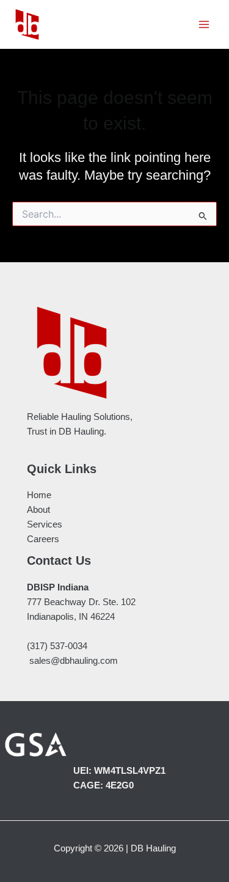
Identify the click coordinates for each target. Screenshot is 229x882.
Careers (43, 539)
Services (44, 524)
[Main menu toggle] (204, 24)
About (38, 510)
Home (39, 495)
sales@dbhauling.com (73, 661)
